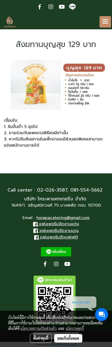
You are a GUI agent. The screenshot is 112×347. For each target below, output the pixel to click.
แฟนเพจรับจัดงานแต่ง (59, 224)
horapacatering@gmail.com (63, 218)
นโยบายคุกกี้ (75, 328)
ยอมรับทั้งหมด (68, 338)
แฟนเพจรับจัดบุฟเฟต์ (59, 237)
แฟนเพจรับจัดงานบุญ (59, 231)
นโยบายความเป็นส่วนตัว (38, 328)
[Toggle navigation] (105, 22)
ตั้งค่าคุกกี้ (40, 338)
